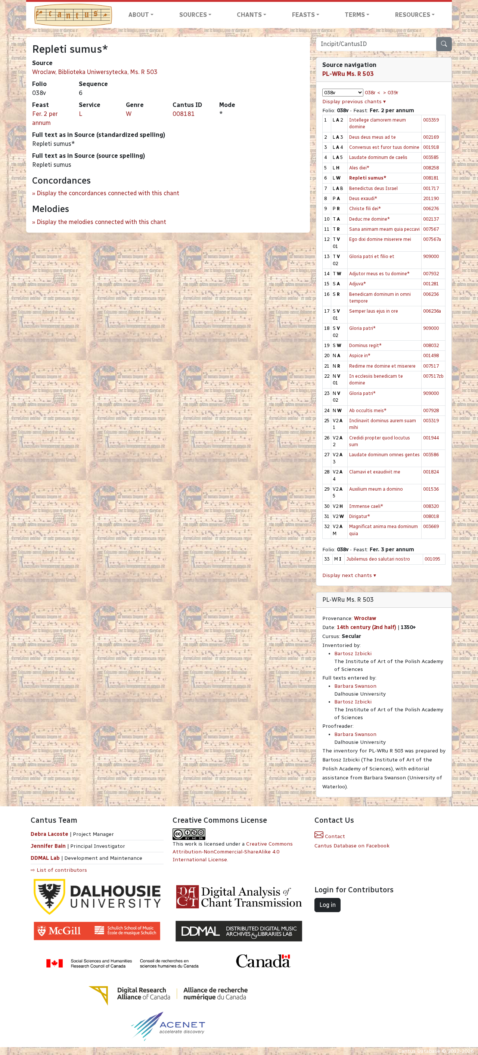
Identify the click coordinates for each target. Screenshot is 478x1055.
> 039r (390, 92)
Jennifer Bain (49, 846)
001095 (432, 559)
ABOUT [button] (138, 14)
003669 (431, 526)
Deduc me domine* (369, 219)
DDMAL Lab (45, 858)
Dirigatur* (359, 516)
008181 (184, 113)
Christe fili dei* (365, 208)
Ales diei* (359, 168)
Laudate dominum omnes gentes (384, 454)
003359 (431, 120)
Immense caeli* (366, 506)
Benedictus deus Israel (373, 188)
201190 (431, 198)
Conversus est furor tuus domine (384, 147)
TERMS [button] (355, 14)
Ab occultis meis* (368, 410)
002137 (431, 219)
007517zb (433, 376)
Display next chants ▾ (349, 575)
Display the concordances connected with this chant (108, 193)
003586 (431, 454)
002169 (431, 137)
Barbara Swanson (355, 686)
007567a (432, 239)
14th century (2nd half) (366, 627)
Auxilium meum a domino (376, 489)
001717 (431, 188)
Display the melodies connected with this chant (101, 222)
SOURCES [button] (193, 14)
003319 (431, 420)
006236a (432, 311)
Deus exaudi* (363, 198)
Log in (327, 904)
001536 (431, 489)
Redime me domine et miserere (382, 366)
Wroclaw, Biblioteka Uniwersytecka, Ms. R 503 (95, 72)
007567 (431, 229)
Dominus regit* (365, 345)
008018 (431, 516)
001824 (431, 472)
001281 (431, 283)
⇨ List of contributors (59, 870)
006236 (431, 294)
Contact (334, 836)
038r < (372, 92)
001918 (431, 147)
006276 (431, 208)
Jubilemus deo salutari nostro (378, 559)
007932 (431, 273)
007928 (431, 410)
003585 (431, 157)
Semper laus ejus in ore (373, 311)
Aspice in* (359, 355)
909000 (431, 256)
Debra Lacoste (49, 834)
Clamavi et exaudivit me (374, 472)
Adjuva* (357, 283)
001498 (431, 355)
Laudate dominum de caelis (378, 157)
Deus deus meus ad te (372, 137)
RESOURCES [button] (412, 14)
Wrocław (365, 618)
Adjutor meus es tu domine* (379, 273)
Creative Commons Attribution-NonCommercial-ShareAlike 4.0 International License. (233, 852)
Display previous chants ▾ (354, 101)
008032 (431, 345)
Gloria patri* (362, 328)
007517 (431, 366)
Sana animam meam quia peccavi (384, 229)
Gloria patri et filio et (371, 256)
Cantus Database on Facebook (351, 846)
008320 (431, 506)
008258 (431, 168)
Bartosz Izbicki (353, 653)
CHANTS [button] (249, 14)
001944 (431, 438)
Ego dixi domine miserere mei (380, 239)
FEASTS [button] (303, 14)
